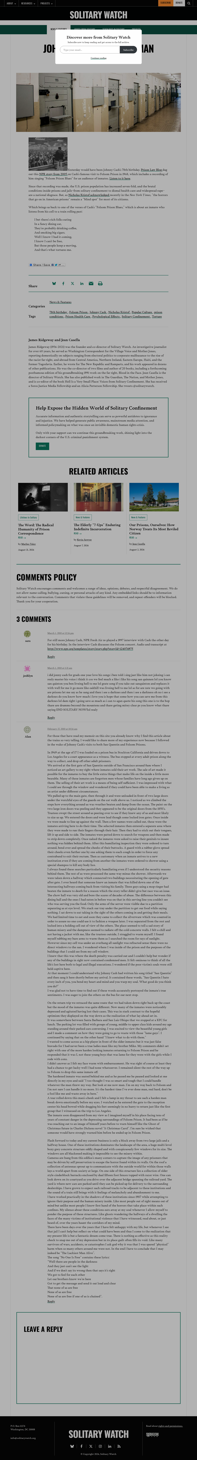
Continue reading (98, 57)
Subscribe (128, 49)
